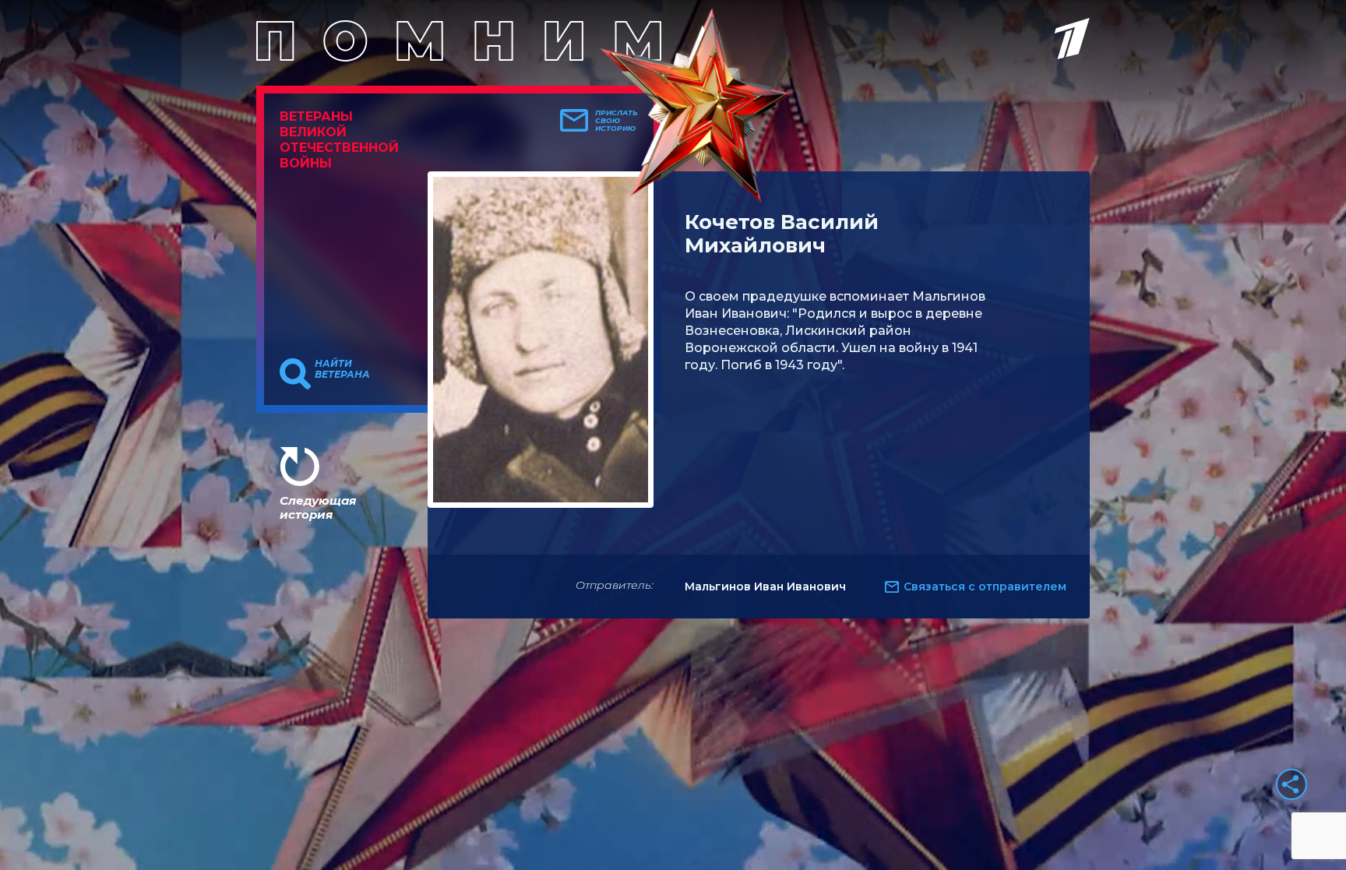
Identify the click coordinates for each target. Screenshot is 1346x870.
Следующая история (318, 507)
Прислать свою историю (616, 120)
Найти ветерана (342, 369)
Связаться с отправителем (985, 586)
